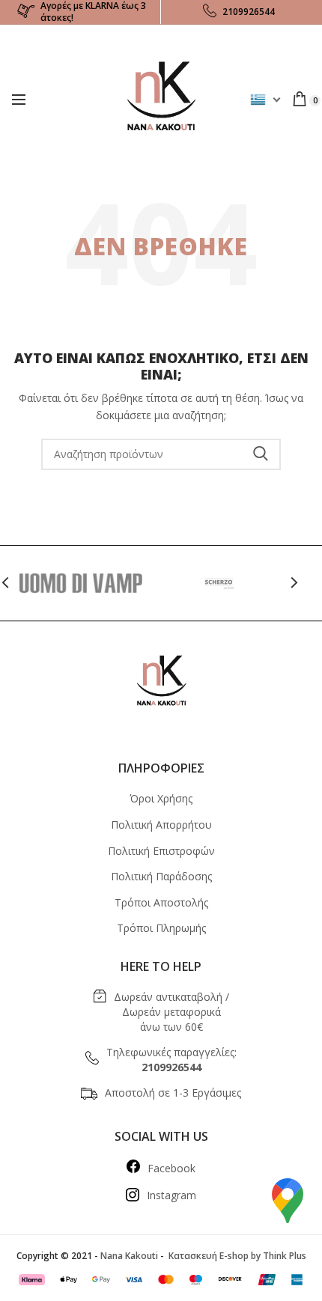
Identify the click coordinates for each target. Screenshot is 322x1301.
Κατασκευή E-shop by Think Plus (236, 1255)
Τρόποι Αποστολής (161, 902)
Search (260, 454)
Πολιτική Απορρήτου (161, 824)
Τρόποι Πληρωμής (161, 928)
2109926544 (248, 11)
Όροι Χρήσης (161, 798)
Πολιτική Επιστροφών (161, 851)
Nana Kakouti (129, 1255)
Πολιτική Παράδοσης (161, 876)
